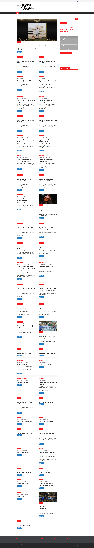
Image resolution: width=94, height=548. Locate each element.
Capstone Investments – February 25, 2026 (46, 180)
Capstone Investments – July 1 (47, 81)
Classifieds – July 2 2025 (24, 353)
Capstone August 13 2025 (25, 308)
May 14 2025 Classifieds (24, 433)
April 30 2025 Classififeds (25, 472)
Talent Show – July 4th (24, 364)
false (69, 49)
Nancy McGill (26, 43)
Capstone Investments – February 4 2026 (24, 199)
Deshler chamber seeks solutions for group (46, 228)
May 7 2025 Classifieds (24, 453)
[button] (36, 13)
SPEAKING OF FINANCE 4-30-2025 (47, 453)
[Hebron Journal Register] (17, 13)
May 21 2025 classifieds (46, 422)
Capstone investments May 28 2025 (25, 403)
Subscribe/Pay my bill (57, 13)
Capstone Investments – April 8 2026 (48, 121)
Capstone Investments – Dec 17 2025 (26, 248)
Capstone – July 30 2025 (46, 308)
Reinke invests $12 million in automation (47, 507)
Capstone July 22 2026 (24, 81)
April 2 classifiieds (22, 497)
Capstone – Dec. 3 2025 (46, 247)
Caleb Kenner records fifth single (47, 210)
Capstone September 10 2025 (48, 288)
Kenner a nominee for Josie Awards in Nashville (31, 46)
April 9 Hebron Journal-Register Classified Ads (46, 484)
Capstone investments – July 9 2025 (25, 326)
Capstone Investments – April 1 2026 (26, 140)
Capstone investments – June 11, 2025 (48, 383)
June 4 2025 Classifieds (46, 402)
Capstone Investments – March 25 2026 (46, 140)
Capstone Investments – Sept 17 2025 (26, 289)
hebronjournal (25, 78)
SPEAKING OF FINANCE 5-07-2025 (47, 434)
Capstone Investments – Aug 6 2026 (26, 62)
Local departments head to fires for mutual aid (25, 160)
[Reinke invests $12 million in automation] (48, 497)
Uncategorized (20, 76)
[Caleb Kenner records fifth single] (48, 199)
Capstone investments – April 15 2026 (26, 121)
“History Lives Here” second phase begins (47, 337)
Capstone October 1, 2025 (47, 266)
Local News (21, 13)
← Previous (18, 532)
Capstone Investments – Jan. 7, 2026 (26, 228)
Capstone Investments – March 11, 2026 (46, 160)
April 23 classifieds (44, 472)
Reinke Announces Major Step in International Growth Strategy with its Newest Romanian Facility (26, 269)
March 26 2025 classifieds (25, 525)
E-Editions (49, 13)
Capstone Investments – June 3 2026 (26, 101)
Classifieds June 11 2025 (24, 382)
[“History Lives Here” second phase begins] (48, 326)
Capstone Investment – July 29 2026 (35, 1)
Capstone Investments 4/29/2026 (46, 101)
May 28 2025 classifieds (24, 422)
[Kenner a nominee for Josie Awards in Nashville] (37, 30)
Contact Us (65, 13)
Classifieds (28, 13)
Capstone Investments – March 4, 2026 (24, 180)
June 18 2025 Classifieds (46, 364)
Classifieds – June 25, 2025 (47, 353)
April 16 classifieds (23, 484)
